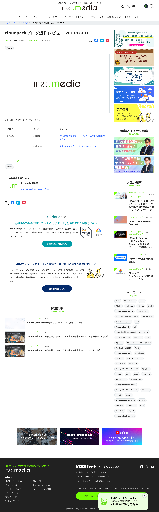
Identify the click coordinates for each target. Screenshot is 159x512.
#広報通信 (119, 405)
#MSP (150, 306)
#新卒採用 (146, 369)
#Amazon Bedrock (122, 327)
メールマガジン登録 (42, 489)
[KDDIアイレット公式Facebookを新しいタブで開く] (122, 6)
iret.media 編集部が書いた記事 (35, 189)
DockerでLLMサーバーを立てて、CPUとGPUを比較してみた (54, 322)
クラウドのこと (96, 16)
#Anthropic (131, 405)
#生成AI (118, 306)
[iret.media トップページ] (17, 471)
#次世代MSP (120, 363)
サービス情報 (91, 472)
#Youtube (119, 358)
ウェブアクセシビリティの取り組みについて (93, 481)
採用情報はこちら (57, 288)
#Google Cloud (129, 301)
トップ (7, 23)
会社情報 (79, 472)
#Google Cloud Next (123, 353)
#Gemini (141, 306)
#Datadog (145, 390)
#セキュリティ (142, 311)
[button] (152, 6)
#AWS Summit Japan (123, 322)
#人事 (137, 322)
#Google (119, 374)
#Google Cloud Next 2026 (125, 400)
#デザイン (137, 337)
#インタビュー (121, 379)
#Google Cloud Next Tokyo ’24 (127, 369)
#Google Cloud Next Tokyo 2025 (139, 343)
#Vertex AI (146, 374)
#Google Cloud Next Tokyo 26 (127, 390)
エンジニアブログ (33, 16)
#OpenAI (131, 411)
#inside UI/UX (147, 316)
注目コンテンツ (114, 16)
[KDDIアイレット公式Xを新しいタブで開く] (128, 6)
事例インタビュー (132, 16)
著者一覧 (37, 481)
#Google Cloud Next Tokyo (126, 384)
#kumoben (133, 363)
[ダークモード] (146, 6)
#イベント (119, 343)
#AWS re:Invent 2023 (134, 358)
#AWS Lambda (136, 379)
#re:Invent (129, 306)
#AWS (118, 301)
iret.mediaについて (42, 485)
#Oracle (129, 395)
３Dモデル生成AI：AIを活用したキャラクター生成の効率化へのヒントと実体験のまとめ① (67, 336)
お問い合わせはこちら (57, 243)
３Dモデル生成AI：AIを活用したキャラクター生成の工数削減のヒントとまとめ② (63, 350)
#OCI (128, 374)
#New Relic (120, 411)
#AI (134, 327)
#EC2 (142, 405)
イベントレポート (53, 16)
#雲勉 (148, 337)
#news (9, 48)
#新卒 (137, 348)
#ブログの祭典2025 (123, 337)
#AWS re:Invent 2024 (123, 348)
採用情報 (104, 472)
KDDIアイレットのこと (75, 16)
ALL (20, 16)
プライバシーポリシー (84, 476)
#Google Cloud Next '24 (124, 311)
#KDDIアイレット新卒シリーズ (127, 316)
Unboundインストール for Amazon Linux (78, 146)
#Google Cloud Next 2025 (125, 416)
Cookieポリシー (103, 476)
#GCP (136, 374)
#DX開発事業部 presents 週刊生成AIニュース (132, 332)
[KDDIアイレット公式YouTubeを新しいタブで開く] (133, 6)
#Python (142, 400)
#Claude (119, 395)
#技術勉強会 (139, 353)
